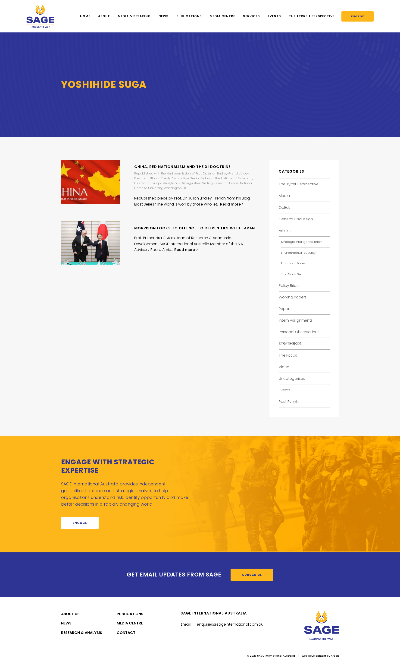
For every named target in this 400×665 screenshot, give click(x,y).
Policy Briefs (289, 285)
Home (85, 16)
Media (284, 195)
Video (284, 367)
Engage (357, 16)
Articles (285, 230)
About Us (70, 614)
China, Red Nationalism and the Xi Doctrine (182, 166)
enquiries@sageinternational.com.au (230, 624)
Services (251, 16)
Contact (126, 632)
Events (274, 16)
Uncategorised (292, 378)
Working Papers (292, 297)
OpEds (285, 207)
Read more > (232, 204)
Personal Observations (299, 332)
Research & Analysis (81, 632)
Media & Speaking (134, 16)
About (104, 16)
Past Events (289, 401)
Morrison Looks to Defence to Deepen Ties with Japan (194, 228)
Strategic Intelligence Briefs (301, 242)
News (164, 16)
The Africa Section (294, 274)
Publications (189, 16)
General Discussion (296, 219)
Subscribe (252, 575)
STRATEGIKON (290, 343)
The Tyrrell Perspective (311, 16)
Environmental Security (298, 252)
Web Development (314, 656)
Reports (286, 308)
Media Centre (222, 16)
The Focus (288, 355)
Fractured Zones (293, 263)
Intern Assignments (296, 320)
